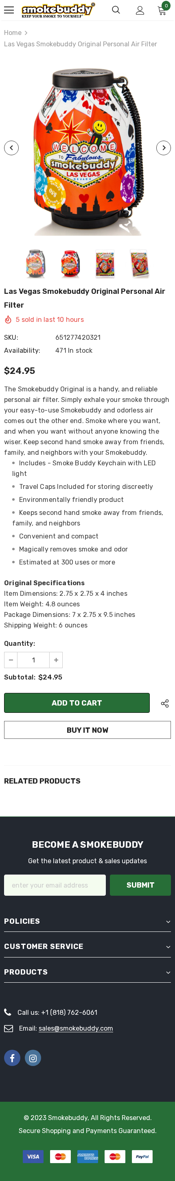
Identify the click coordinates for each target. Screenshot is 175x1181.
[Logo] (58, 10)
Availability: (22, 350)
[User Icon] (140, 10)
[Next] (163, 148)
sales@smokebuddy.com (76, 1028)
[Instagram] (33, 1058)
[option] (87, 148)
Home (13, 33)
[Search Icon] (116, 10)
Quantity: (19, 643)
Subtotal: (19, 677)
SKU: (11, 337)
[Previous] (11, 148)
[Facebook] (12, 1058)
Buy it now (87, 730)
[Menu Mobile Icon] (9, 10)
